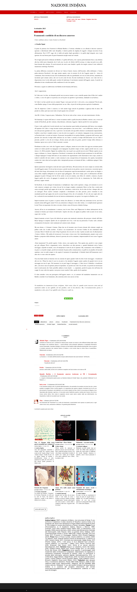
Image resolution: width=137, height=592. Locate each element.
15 (94, 491)
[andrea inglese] (39, 544)
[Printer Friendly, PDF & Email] (68, 299)
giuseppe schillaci (59, 444)
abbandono (43, 322)
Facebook (64, 322)
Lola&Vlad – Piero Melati (63, 442)
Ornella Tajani (51, 324)
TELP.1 (36, 19)
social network (73, 324)
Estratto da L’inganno (41, 488)
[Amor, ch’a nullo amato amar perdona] (65, 476)
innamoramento (40, 324)
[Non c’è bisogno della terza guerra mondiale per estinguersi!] (44, 431)
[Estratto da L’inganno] (44, 476)
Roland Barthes (61, 324)
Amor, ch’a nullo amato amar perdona (65, 488)
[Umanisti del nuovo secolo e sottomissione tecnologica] (86, 476)
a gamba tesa (39, 439)
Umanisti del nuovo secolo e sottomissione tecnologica (86, 488)
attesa (57, 322)
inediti (41, 31)
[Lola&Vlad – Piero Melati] (65, 431)
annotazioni (59, 439)
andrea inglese (60, 316)
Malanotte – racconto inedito (85, 442)
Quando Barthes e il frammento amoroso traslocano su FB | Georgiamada (68, 374)
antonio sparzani (59, 491)
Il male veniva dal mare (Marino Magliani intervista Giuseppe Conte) (82, 20)
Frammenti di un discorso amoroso (80, 322)
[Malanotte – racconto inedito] (86, 431)
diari (36, 31)
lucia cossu (43, 384)
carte (78, 439)
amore (51, 322)
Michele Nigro (44, 340)
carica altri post (39, 509)
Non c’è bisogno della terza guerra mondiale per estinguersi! (44, 443)
